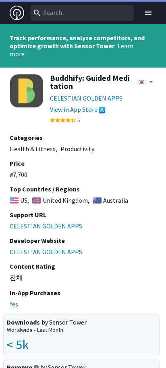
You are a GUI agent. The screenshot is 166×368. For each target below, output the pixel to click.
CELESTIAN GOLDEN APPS (86, 98)
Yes (14, 304)
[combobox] (82, 13)
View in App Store (74, 109)
